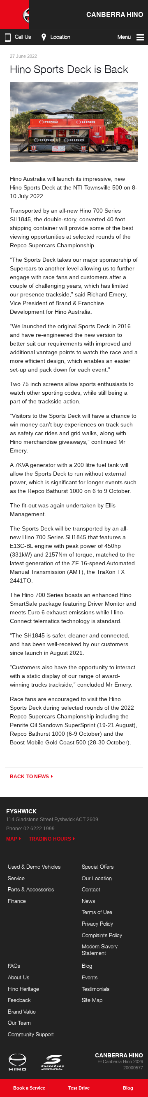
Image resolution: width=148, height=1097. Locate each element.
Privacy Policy (97, 923)
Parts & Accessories (31, 889)
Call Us (23, 37)
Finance (17, 901)
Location (60, 37)
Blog (87, 965)
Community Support (31, 1034)
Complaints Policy (102, 935)
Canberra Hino (114, 14)
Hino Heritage (23, 989)
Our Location (97, 878)
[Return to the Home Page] (19, 1063)
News (88, 901)
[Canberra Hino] (14, 14)
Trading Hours (50, 839)
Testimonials (95, 989)
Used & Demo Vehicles (34, 866)
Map (11, 839)
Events (89, 977)
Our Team (19, 1022)
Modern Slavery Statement (100, 949)
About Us (18, 977)
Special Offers (97, 866)
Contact (91, 889)
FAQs (14, 965)
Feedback (19, 1000)
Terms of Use (97, 912)
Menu (124, 37)
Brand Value (22, 1011)
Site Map (92, 1000)
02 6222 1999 (39, 829)
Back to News (29, 777)
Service (16, 878)
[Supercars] (52, 1063)
